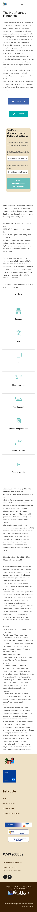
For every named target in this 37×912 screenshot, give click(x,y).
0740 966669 (13, 854)
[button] (22, 4)
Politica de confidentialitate (11, 813)
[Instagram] (10, 877)
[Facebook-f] (5, 877)
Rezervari (6, 798)
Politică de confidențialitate (12, 904)
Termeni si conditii (8, 803)
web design (13, 890)
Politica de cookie (8, 808)
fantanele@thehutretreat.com (12, 862)
